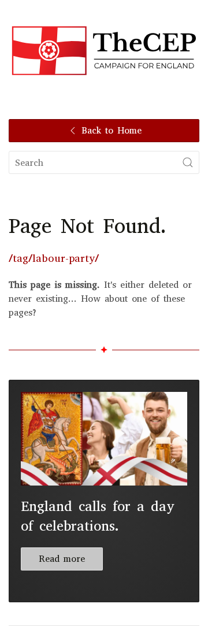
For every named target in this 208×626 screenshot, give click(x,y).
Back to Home (111, 130)
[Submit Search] (187, 162)
